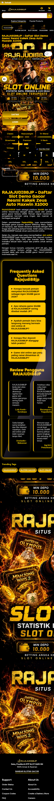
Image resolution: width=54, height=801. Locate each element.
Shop (4, 10)
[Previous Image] (4, 79)
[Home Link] (17, 9)
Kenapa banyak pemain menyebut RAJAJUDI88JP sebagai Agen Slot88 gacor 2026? (25, 293)
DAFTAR (15, 114)
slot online (47, 235)
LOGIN (15, 122)
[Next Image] (49, 79)
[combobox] (24, 15)
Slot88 (41, 210)
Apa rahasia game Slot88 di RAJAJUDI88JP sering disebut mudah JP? (25, 309)
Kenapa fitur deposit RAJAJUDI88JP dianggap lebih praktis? (25, 341)
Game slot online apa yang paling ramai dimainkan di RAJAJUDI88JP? (26, 355)
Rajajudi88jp (27, 222)
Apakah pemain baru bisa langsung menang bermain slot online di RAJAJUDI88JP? (26, 324)
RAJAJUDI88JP (8, 210)
